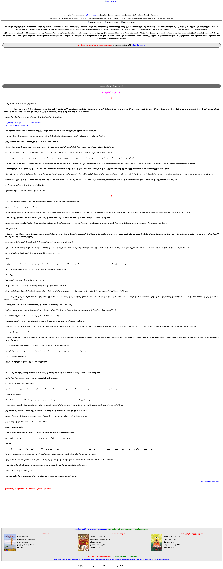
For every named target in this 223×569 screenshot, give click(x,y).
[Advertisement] (111, 65)
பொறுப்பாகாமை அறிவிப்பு (114, 566)
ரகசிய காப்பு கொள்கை (135, 566)
